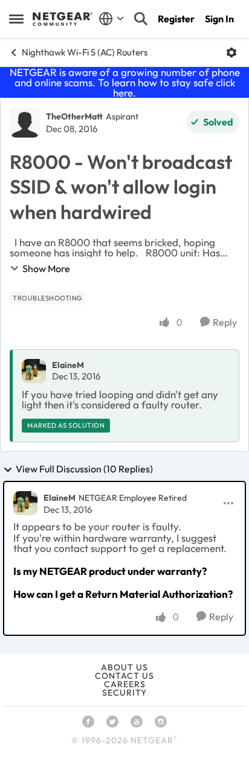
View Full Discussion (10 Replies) (84, 469)
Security (124, 692)
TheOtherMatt (74, 116)
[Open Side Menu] (16, 19)
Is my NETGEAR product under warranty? (110, 571)
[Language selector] (111, 19)
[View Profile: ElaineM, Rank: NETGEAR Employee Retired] (25, 503)
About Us (124, 667)
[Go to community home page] (62, 19)
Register (176, 19)
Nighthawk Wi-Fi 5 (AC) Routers (84, 52)
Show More (46, 268)
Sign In (219, 19)
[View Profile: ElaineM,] (34, 371)
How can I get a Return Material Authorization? (123, 594)
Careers (125, 684)
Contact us (124, 675)
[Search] (141, 18)
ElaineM (68, 365)
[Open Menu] (231, 52)
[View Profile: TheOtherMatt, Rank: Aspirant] (25, 122)
